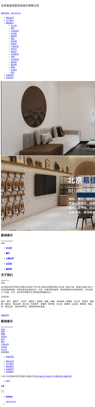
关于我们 (10, 364)
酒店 (13, 39)
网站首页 (10, 361)
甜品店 (14, 62)
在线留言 (10, 369)
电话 (8, 381)
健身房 (14, 36)
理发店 (14, 44)
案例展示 (10, 366)
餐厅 (13, 28)
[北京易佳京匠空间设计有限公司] (47, 6)
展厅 (13, 72)
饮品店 (14, 70)
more (3, 243)
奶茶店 (14, 52)
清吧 (13, 57)
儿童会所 (15, 31)
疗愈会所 (15, 46)
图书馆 (14, 65)
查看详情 (5, 315)
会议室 (14, 33)
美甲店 (14, 49)
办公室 (14, 26)
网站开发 (59, 376)
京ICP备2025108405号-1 (45, 376)
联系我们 (10, 372)
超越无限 (10, 357)
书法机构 (15, 59)
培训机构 (15, 54)
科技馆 (14, 41)
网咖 (13, 67)
